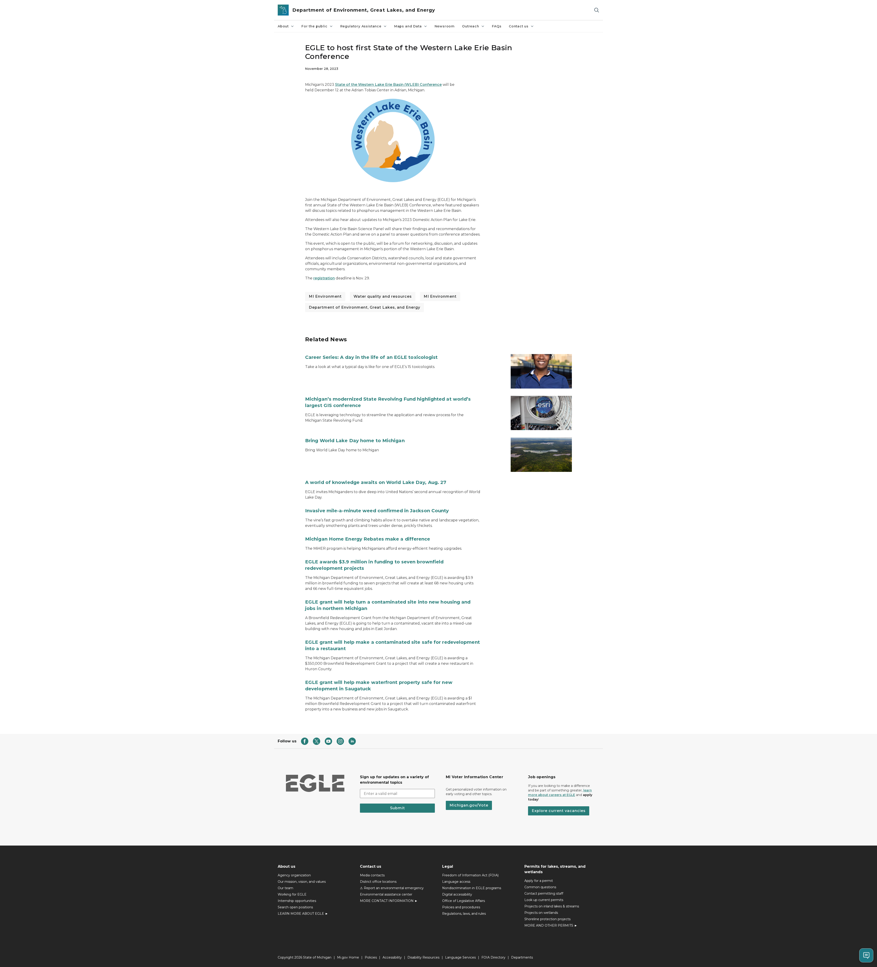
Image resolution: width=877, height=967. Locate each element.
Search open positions (295, 907)
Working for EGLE (292, 894)
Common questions (540, 887)
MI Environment (325, 296)
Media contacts (372, 875)
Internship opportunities (297, 901)
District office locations (378, 882)
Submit (397, 808)
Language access (456, 882)
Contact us (518, 26)
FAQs (497, 26)
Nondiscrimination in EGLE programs (471, 888)
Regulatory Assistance (360, 26)
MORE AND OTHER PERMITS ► (550, 925)
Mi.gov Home (348, 957)
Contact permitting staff (543, 893)
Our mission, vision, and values (302, 882)
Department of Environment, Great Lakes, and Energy (364, 307)
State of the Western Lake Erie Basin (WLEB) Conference (388, 84)
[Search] (596, 10)
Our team (285, 888)
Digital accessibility (457, 894)
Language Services (460, 957)
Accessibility (392, 957)
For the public (314, 26)
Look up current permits (543, 900)
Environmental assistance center (386, 894)
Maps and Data (408, 26)
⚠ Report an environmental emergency (392, 888)
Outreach (470, 26)
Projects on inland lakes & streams (551, 906)
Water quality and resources (383, 296)
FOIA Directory (493, 957)
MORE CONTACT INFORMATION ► (389, 901)
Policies (371, 957)
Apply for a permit (538, 881)
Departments (522, 957)
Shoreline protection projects (547, 919)
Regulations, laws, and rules (464, 914)
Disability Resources (423, 957)
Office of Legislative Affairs (463, 901)
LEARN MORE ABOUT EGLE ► (303, 914)
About (283, 26)
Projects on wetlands (541, 913)
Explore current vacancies (559, 811)
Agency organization (294, 875)
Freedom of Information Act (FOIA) (470, 875)
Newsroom (445, 26)
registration (324, 278)
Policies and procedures (461, 907)
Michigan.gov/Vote (468, 805)
